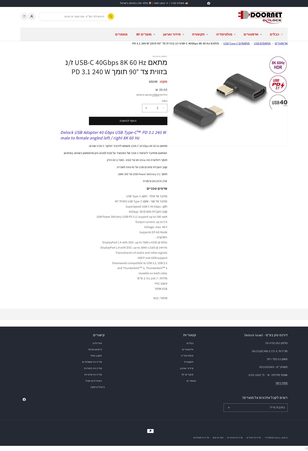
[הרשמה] (229, 407)
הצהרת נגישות (94, 380)
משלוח (155, 94)
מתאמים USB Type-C (236, 43)
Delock (277, 437)
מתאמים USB (262, 43)
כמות (164, 100)
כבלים (190, 343)
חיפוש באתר (95, 349)
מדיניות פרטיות (93, 374)
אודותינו (97, 343)
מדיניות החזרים (254, 437)
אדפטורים (281, 43)
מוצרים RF (187, 374)
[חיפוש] (111, 16)
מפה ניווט (282, 383)
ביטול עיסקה (98, 387)
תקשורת (188, 361)
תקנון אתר (96, 355)
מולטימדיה (187, 355)
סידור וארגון (186, 368)
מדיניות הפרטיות (235, 437)
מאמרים (191, 380)
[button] (276, 34)
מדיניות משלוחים (92, 361)
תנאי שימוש (218, 437)
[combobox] (76, 16)
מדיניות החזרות (93, 368)
